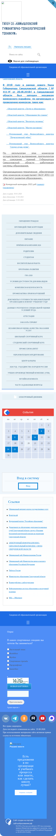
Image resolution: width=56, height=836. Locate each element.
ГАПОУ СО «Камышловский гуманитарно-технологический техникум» (23, 29)
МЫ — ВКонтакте (15, 598)
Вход (28, 486)
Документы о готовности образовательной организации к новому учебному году (29, 301)
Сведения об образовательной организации (28, 67)
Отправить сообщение (25, 792)
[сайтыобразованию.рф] (51, 4)
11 (15, 437)
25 (15, 449)
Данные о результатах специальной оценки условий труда (28, 309)
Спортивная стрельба (18, 661)
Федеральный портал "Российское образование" (26, 521)
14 (35, 437)
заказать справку (28, 322)
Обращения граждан (28, 221)
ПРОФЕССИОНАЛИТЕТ (28, 349)
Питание (29, 239)
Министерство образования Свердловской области (27, 576)
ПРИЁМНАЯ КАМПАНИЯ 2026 (28, 245)
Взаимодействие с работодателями (21, 583)
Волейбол (13, 653)
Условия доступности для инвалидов (28, 281)
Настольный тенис (17, 650)
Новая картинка (19, 686)
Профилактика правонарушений (29, 294)
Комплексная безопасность (28, 288)
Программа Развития (29, 269)
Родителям (28, 251)
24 (8, 449)
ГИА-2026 (28, 275)
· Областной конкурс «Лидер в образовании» (26, 109)
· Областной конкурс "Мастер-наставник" (24, 128)
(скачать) (40, 184)
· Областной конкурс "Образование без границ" (27, 115)
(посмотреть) (8, 188)
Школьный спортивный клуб (29, 337)
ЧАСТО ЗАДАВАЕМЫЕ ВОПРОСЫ (28, 385)
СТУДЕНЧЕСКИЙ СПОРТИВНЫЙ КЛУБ (28, 343)
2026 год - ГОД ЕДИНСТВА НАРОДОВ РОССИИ (29, 367)
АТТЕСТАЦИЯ (28, 316)
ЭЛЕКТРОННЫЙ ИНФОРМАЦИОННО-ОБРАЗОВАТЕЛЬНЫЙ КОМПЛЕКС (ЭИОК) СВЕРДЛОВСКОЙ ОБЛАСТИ (25, 546)
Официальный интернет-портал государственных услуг (28, 509)
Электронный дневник (30, 397)
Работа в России (15, 570)
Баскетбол (13, 669)
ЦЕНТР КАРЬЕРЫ (29, 361)
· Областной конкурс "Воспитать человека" (25, 121)
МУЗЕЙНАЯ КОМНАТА (28, 379)
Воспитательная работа (28, 263)
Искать (38, 54)
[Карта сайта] (10, 47)
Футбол (12, 657)
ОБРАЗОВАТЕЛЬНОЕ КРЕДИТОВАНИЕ (28, 355)
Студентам (28, 257)
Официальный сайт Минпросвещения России (25, 555)
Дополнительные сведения (29, 233)
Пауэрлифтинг (15, 665)
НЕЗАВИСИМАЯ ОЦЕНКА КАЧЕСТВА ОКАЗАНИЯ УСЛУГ (28, 329)
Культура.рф (13, 515)
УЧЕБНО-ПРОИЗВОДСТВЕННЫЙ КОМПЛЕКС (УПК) (29, 373)
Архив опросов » (13, 707)
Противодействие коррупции (28, 227)
